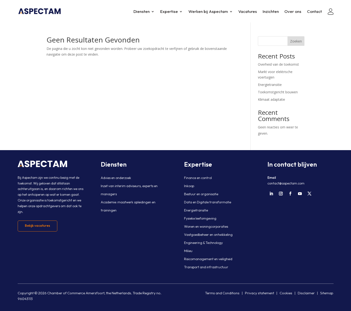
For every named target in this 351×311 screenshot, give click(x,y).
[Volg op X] (309, 193)
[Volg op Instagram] (281, 193)
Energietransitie (270, 84)
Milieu (188, 251)
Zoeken (296, 41)
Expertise (169, 12)
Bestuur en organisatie (201, 194)
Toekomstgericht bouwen (278, 92)
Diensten (141, 12)
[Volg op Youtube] (300, 193)
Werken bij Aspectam (208, 12)
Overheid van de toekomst (278, 64)
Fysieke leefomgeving (200, 218)
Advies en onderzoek (116, 178)
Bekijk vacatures (37, 225)
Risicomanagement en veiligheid (208, 259)
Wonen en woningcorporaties (206, 226)
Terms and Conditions (222, 293)
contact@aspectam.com (285, 183)
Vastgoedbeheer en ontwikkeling (208, 234)
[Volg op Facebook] (290, 193)
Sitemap (326, 293)
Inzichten (271, 12)
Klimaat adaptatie (271, 99)
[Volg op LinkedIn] (271, 193)
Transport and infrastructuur (206, 267)
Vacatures (247, 12)
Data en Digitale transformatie (207, 202)
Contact (314, 12)
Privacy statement (259, 293)
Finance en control (198, 178)
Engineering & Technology (203, 243)
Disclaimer (306, 293)
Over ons (292, 12)
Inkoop (189, 186)
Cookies (286, 293)
